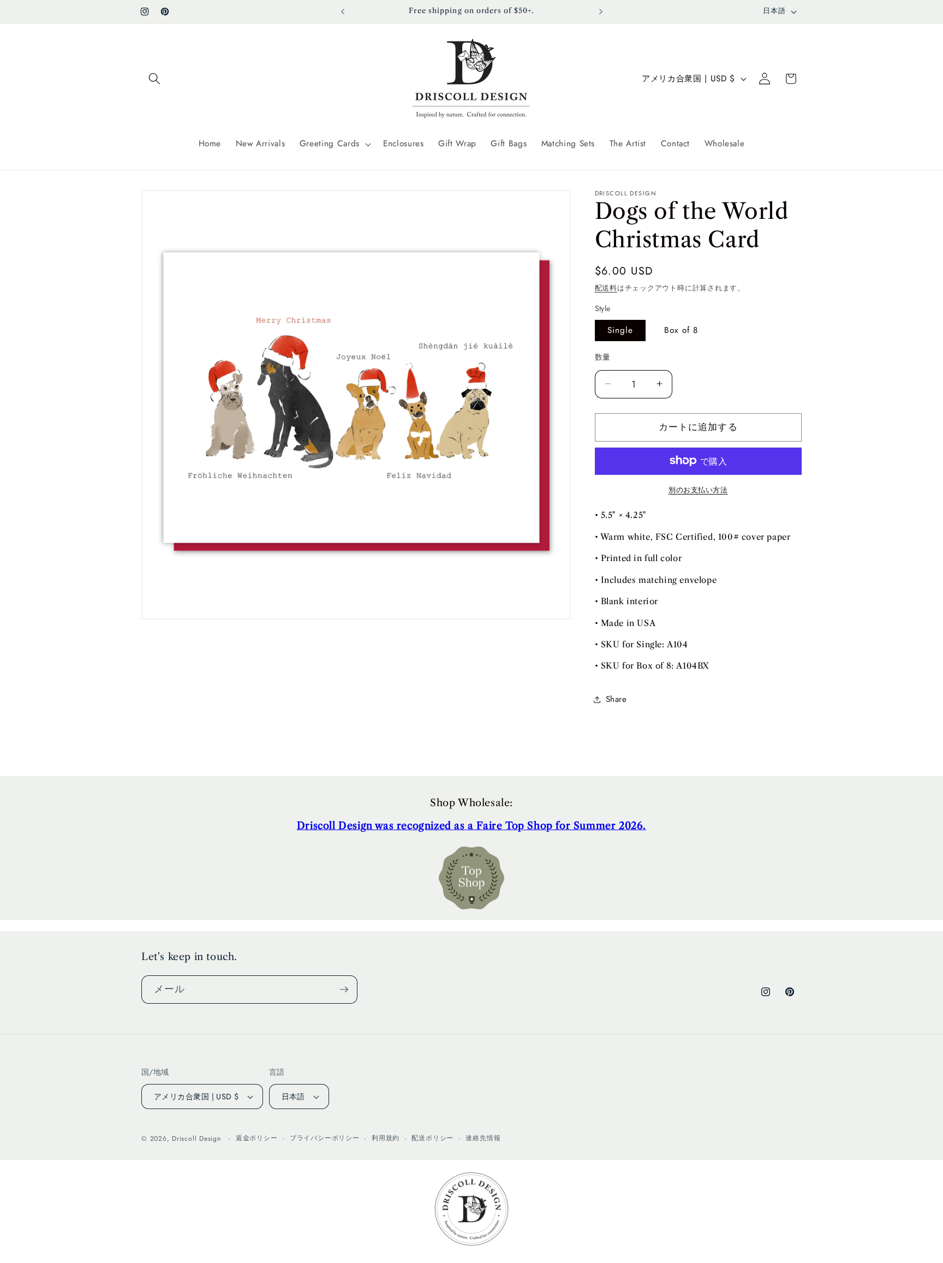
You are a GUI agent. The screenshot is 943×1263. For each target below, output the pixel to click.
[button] (154, 78)
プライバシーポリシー (325, 1138)
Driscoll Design (196, 1138)
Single (620, 330)
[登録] (344, 989)
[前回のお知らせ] (343, 11)
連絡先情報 (482, 1138)
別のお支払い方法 (698, 489)
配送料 (606, 288)
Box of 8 (681, 330)
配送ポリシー (432, 1138)
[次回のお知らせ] (601, 11)
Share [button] (616, 699)
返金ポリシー (257, 1138)
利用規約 (385, 1138)
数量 (603, 357)
